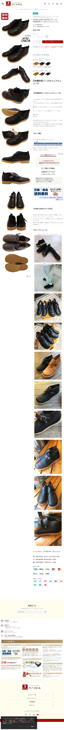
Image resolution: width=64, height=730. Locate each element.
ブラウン (41, 71)
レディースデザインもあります (41, 67)
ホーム (17, 9)
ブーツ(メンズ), (54, 16)
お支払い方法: (36, 566)
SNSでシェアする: (37, 578)
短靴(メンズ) (49, 17)
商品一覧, (43, 17)
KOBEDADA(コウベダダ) (43, 26)
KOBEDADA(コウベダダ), (39, 16)
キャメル (35, 60)
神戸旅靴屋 (14, 3)
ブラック (47, 60)
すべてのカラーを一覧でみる (41, 55)
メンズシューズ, (37, 17)
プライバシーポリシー (23, 726)
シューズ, (48, 16)
